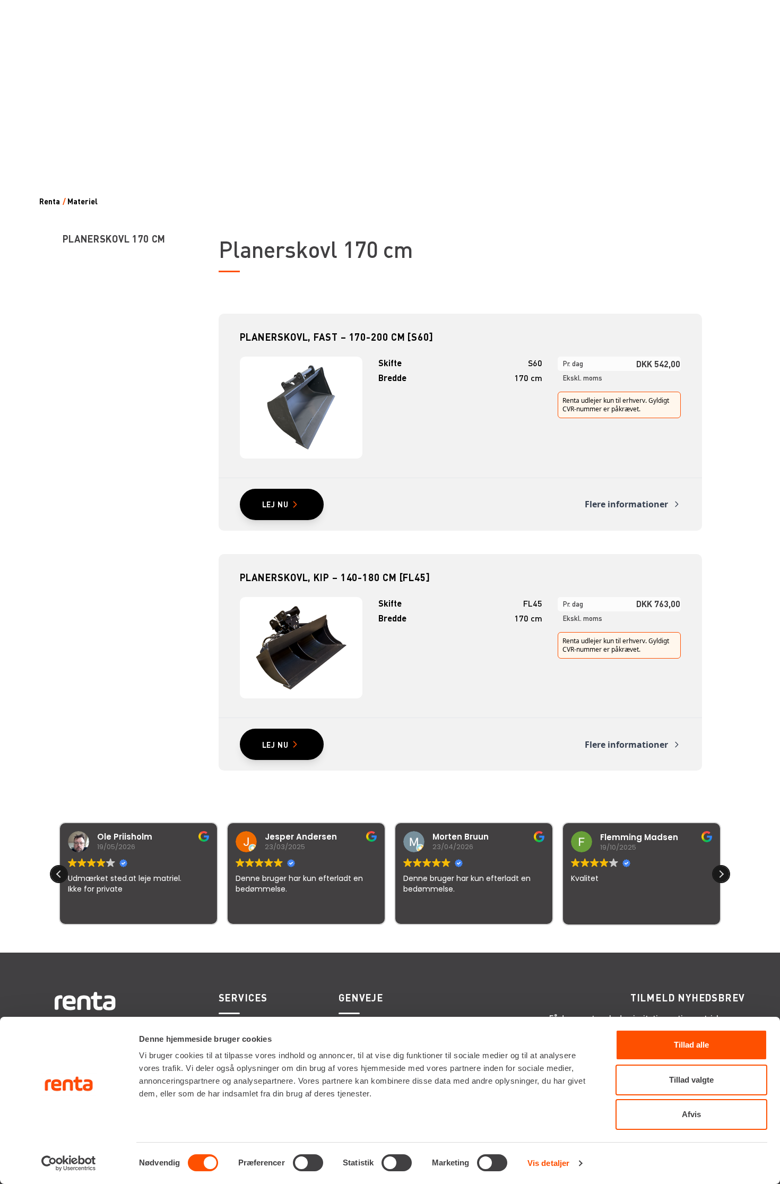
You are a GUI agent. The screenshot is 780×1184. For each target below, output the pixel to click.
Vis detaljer (548, 1163)
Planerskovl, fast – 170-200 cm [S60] (337, 337)
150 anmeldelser (495, 939)
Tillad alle (691, 1044)
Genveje (361, 998)
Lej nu (275, 504)
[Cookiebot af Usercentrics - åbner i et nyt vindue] (68, 1163)
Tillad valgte (691, 1079)
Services (243, 998)
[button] (721, 874)
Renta (49, 201)
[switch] (308, 1162)
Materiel (82, 201)
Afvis (691, 1114)
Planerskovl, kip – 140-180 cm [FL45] (335, 577)
